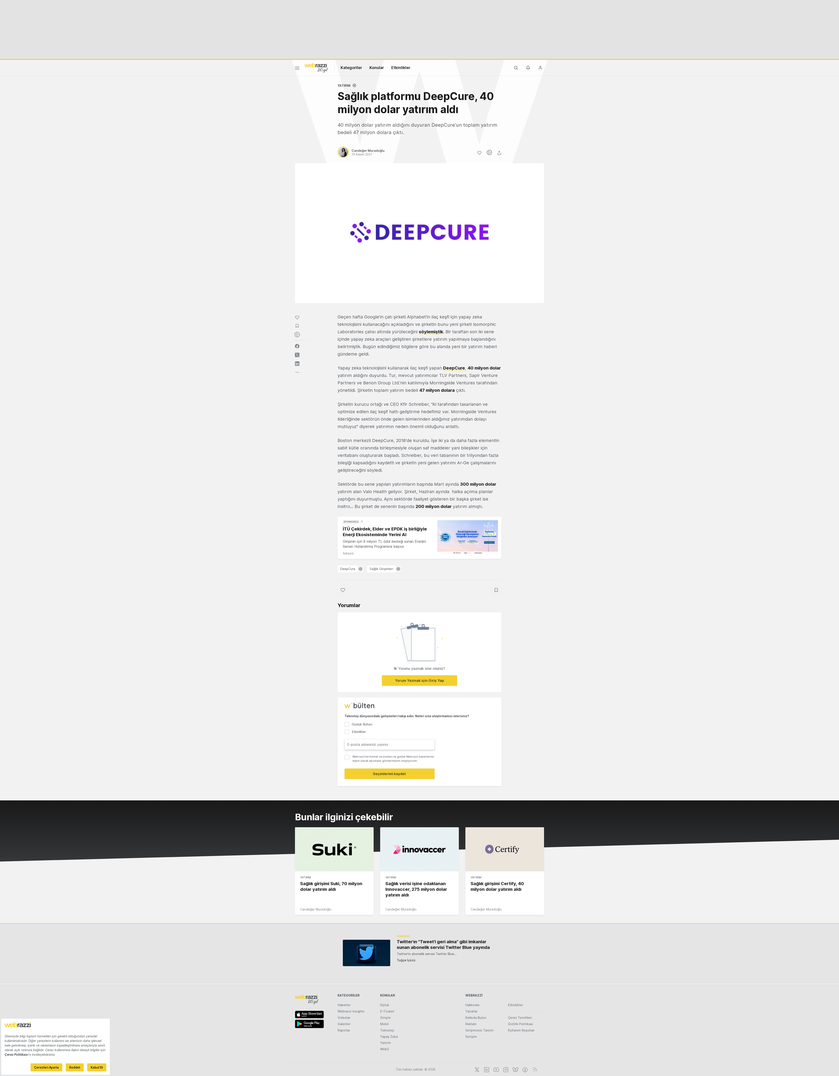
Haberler (344, 1005)
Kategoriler (351, 67)
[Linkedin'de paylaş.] (297, 363)
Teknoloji (387, 1030)
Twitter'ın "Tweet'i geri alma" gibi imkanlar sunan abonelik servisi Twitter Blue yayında (443, 944)
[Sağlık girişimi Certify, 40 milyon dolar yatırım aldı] (504, 849)
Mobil (384, 1024)
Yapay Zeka (389, 1036)
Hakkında (472, 1005)
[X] (476, 1069)
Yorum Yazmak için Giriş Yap (419, 680)
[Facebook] (524, 1069)
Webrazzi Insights (351, 1011)
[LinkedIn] (486, 1069)
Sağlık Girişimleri (381, 569)
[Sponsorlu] (467, 537)
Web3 (384, 1049)
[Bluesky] (515, 1069)
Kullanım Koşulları (521, 1030)
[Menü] (297, 69)
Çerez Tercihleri (520, 1017)
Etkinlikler (400, 67)
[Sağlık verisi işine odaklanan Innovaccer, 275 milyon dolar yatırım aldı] (419, 849)
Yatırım (344, 85)
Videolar (344, 1017)
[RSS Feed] (534, 1069)
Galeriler (344, 1024)
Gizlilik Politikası (520, 1024)
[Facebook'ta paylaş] (297, 346)
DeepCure (347, 569)
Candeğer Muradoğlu (315, 909)
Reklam (471, 1024)
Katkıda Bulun (475, 1017)
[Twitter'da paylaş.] (297, 355)
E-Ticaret (387, 1011)
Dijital (384, 1005)
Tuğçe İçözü (406, 960)
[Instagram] (505, 1069)
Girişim (385, 1017)
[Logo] (316, 67)
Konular (376, 67)
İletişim (471, 1036)
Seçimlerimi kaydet (389, 774)
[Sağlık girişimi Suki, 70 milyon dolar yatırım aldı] (334, 849)
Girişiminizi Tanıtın (479, 1030)
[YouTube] (495, 1069)
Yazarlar (471, 1011)
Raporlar (344, 1030)
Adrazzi (348, 553)
